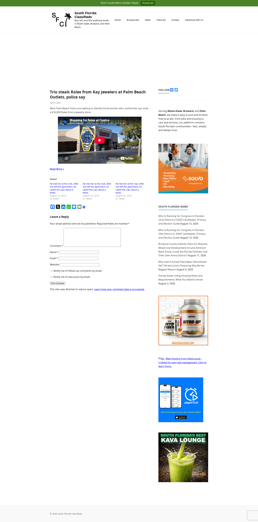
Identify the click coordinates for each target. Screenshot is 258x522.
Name (54, 252)
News (148, 19)
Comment (56, 245)
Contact (175, 19)
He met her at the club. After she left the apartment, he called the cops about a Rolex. (64, 188)
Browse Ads (133, 19)
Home (118, 19)
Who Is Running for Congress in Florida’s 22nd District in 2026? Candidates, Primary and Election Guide (182, 219)
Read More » (57, 169)
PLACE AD (147, 3)
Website (54, 264)
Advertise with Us (194, 19)
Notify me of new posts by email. (71, 277)
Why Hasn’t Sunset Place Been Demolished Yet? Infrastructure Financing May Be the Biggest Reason (182, 265)
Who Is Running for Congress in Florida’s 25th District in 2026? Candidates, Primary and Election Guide (181, 233)
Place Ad (161, 19)
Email (54, 258)
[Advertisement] (99, 67)
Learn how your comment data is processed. (119, 289)
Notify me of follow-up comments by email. (77, 270)
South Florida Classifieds (85, 15)
